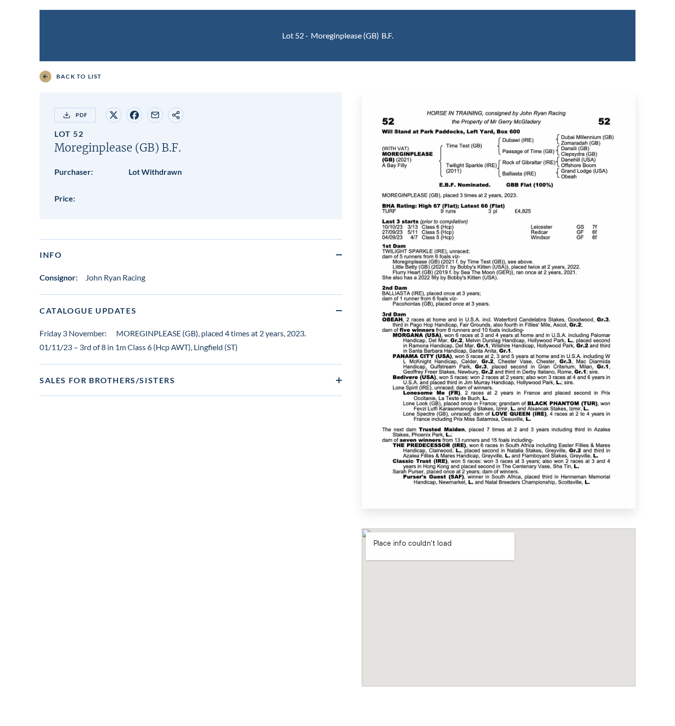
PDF (81, 115)
